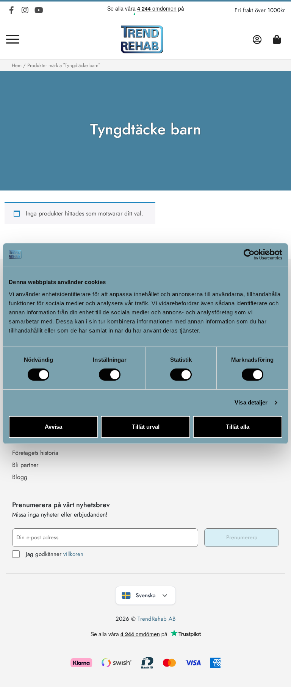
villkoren (73, 554)
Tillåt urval (146, 426)
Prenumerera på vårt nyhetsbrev (61, 505)
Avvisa (53, 426)
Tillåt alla (237, 426)
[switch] (109, 374)
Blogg (19, 477)
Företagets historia (35, 452)
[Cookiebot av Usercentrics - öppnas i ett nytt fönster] (249, 254)
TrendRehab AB (156, 619)
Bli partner (25, 465)
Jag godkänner (54, 554)
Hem (17, 65)
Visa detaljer (251, 402)
